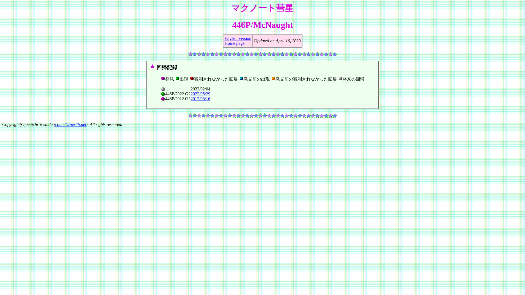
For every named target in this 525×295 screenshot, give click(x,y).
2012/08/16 (200, 98)
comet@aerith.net (70, 124)
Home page (234, 43)
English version (237, 38)
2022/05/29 (200, 94)
